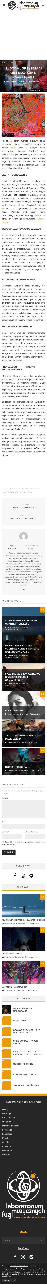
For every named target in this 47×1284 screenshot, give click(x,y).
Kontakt (6, 1155)
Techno (29, 492)
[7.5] (23, 950)
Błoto (12, 148)
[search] (41, 1240)
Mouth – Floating (23, 1064)
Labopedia (7, 1134)
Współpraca (8, 1150)
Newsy (22, 81)
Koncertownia (8, 1117)
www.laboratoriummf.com (19, 1266)
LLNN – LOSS (19, 1020)
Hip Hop (34, 488)
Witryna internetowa (31, 832)
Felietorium (7, 1130)
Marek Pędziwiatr (8, 492)
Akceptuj (7, 1280)
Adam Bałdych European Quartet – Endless (23, 920)
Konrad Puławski (9, 990)
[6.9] (23, 916)
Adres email (5, 832)
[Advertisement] (23, 35)
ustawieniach (7, 1276)
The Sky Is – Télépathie (26, 1085)
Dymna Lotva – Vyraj (12, 953)
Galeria (5, 1142)
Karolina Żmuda (8, 957)
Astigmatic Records (9, 488)
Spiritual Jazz (20, 492)
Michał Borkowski (9, 923)
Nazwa (4, 822)
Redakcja (6, 1146)
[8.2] (23, 983)
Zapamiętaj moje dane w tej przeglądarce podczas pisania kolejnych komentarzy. (23, 843)
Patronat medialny (10, 1126)
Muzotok (6, 1138)
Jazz (40, 488)
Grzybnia (26, 488)
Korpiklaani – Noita (24, 1075)
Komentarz (5, 798)
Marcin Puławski (11, 81)
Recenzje (21, 923)
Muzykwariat (8, 1122)
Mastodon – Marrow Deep (14, 987)
